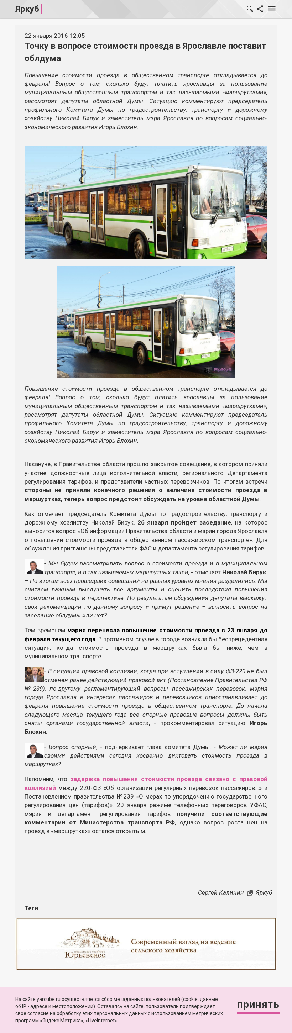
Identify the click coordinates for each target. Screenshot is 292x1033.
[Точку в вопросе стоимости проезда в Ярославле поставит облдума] (146, 321)
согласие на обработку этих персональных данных (87, 1013)
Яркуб (27, 9)
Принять (258, 1004)
